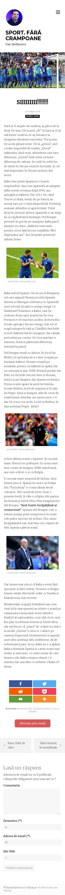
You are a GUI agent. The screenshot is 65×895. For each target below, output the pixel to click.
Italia (55, 708)
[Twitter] (44, 683)
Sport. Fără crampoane (23, 35)
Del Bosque (35, 708)
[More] (44, 699)
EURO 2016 (32, 116)
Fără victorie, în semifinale (48, 745)
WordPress (43, 887)
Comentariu (11, 785)
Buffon (22, 708)
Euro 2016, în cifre (16, 745)
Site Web (9, 851)
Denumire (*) (12, 820)
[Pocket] (44, 691)
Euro (47, 708)
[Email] (20, 699)
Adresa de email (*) (16, 836)
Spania (32, 711)
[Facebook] (20, 683)
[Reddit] (20, 691)
